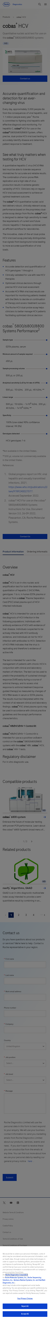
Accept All (25, 1314)
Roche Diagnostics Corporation (16, 1275)
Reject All (24, 1306)
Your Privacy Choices (25, 1298)
